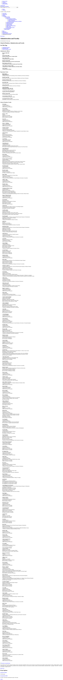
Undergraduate (4, 14)
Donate (3, 9)
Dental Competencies (11, 20)
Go (17, 7)
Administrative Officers (6, 47)
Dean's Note (8, 17)
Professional (4, 31)
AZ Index (3, 2)
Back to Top (2, 668)
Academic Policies (9, 24)
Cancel (1, 679)
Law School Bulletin (7, 28)
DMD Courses (8, 26)
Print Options (2, 36)
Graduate (3, 15)
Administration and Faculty (12, 19)
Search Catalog (2, 7)
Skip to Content (4, 1)
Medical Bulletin (6, 29)
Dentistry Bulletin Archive (10, 27)
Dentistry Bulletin (7, 16)
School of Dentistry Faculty (6, 49)
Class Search (4, 13)
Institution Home (5, 3)
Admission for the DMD (10, 22)
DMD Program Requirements (11, 25)
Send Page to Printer (3, 672)
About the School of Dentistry (11, 18)
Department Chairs (5, 48)
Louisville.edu (2, 5)
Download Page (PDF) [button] (4, 675)
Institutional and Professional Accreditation (15, 21)
